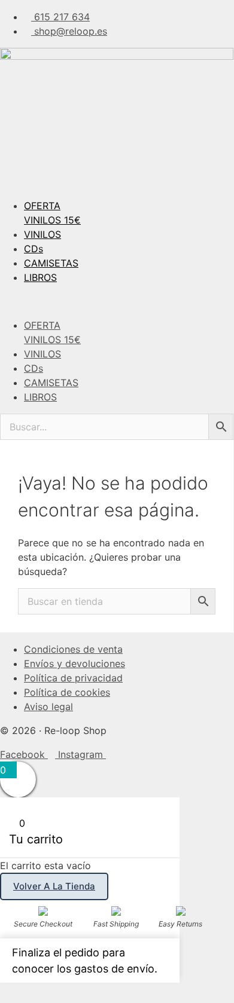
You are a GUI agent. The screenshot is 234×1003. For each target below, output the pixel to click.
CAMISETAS (51, 263)
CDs (33, 249)
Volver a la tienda (54, 886)
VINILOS (42, 234)
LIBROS (40, 277)
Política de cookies (67, 692)
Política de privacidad (73, 678)
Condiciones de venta (73, 649)
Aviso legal (48, 707)
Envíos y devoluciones (74, 663)
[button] (116, 301)
